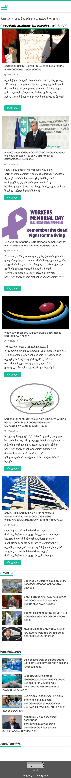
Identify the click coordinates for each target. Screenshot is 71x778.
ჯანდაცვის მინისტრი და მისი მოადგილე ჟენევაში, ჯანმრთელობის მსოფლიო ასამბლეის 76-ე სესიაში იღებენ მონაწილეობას (33, 703)
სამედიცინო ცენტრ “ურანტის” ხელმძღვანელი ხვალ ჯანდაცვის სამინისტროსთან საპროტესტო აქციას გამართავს (35, 422)
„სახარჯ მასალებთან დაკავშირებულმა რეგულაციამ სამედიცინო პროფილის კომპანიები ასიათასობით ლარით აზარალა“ (33, 683)
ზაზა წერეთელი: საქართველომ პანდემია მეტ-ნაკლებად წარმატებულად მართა (45, 601)
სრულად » (13, 108)
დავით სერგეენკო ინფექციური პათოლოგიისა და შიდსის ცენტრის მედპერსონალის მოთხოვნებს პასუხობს (35, 156)
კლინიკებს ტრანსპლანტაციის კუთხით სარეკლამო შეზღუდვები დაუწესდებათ (46, 663)
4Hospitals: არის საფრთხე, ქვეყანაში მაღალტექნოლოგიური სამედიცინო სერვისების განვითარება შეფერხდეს (29, 724)
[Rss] (33, 770)
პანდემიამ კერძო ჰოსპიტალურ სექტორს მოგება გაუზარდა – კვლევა (45, 584)
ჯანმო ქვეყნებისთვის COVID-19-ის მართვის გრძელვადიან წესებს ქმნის (46, 617)
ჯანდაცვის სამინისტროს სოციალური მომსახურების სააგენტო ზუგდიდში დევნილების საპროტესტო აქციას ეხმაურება (33, 516)
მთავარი (5, 18)
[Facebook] (37, 770)
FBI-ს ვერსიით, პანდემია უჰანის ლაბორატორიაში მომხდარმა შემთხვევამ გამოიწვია (44, 633)
